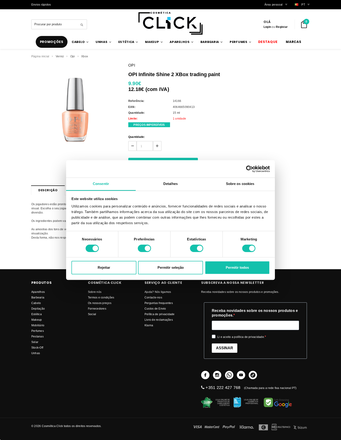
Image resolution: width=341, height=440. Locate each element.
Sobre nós (94, 292)
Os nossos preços (99, 303)
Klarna (149, 325)
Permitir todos (237, 267)
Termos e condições (101, 297)
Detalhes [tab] (170, 184)
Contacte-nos (153, 297)
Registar (282, 27)
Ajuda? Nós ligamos (158, 292)
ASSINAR (224, 348)
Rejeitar (104, 267)
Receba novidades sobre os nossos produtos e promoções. (255, 313)
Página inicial (40, 56)
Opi (72, 56)
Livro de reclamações (159, 319)
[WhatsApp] (229, 375)
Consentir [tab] (101, 184)
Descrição (48, 190)
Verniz (60, 56)
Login (267, 27)
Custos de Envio (155, 308)
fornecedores (97, 308)
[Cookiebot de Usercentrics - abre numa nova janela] (249, 168)
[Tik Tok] (253, 375)
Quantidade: (136, 137)
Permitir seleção (171, 267)
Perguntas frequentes (159, 303)
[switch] (144, 248)
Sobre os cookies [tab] (240, 184)
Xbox (84, 56)
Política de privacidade (160, 314)
